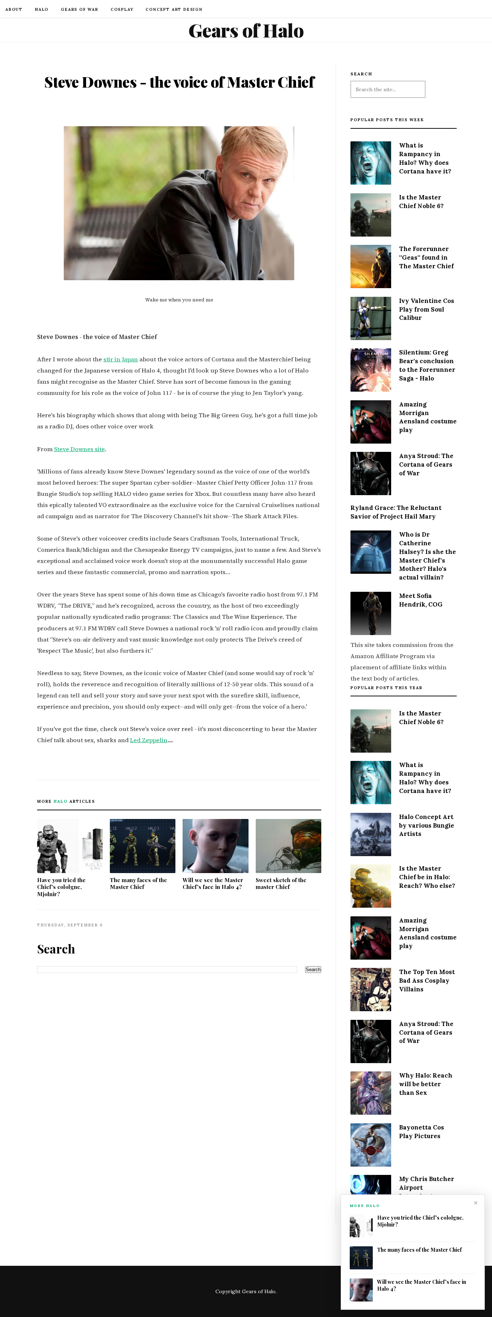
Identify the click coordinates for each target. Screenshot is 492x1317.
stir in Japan (120, 359)
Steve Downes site (79, 449)
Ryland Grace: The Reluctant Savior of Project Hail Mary (396, 512)
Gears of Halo (246, 30)
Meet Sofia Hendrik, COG (421, 600)
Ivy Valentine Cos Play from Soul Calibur (426, 309)
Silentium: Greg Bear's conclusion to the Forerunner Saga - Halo (427, 365)
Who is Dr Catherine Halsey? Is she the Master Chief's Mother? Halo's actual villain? (427, 555)
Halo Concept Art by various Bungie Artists (426, 825)
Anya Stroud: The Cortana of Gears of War (426, 464)
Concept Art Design (174, 9)
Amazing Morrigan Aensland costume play (428, 417)
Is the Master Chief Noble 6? (421, 201)
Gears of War (79, 9)
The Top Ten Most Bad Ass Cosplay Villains (427, 980)
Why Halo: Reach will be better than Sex (425, 1084)
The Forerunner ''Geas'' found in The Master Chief (426, 257)
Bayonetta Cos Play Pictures (421, 1131)
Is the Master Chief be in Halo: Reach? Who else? (427, 877)
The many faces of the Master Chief (138, 883)
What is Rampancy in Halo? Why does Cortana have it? (425, 158)
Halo (42, 9)
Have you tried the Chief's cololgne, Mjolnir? (61, 887)
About (14, 9)
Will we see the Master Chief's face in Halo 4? (213, 883)
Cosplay (122, 9)
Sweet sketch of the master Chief (281, 883)
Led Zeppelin (148, 740)
